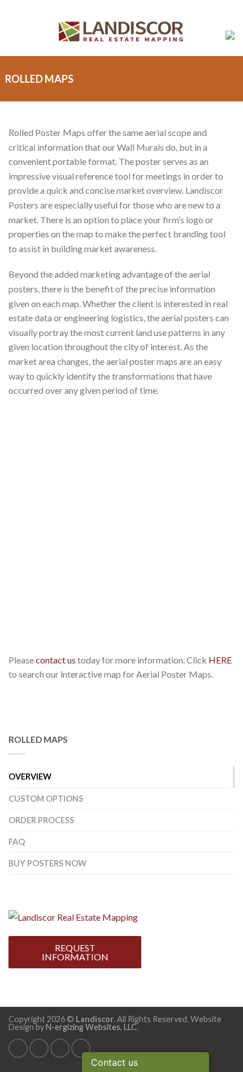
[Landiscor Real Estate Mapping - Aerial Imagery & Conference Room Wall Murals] (73, 916)
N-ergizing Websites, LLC (91, 1027)
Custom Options (45, 798)
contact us (56, 659)
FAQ (16, 841)
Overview (29, 776)
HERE (220, 659)
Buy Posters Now (47, 863)
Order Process (41, 820)
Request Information (75, 952)
